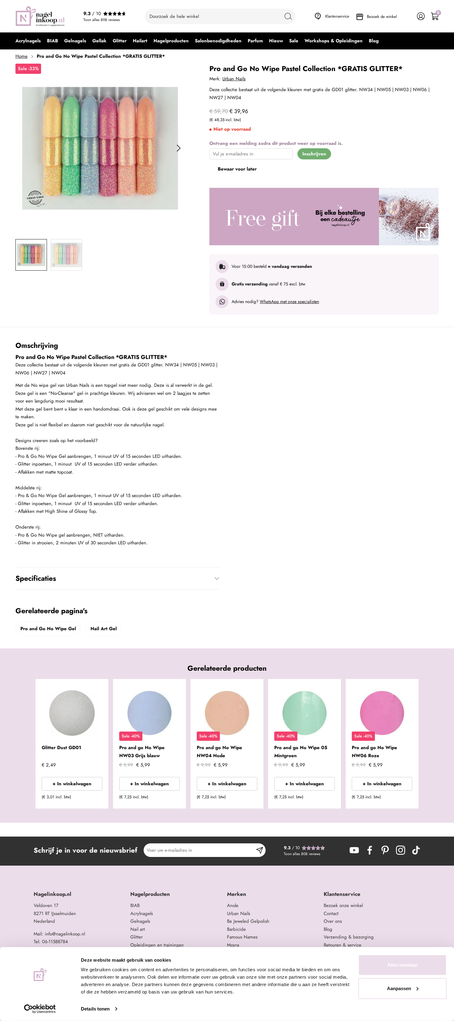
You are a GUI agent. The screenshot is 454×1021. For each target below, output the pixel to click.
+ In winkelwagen (72, 783)
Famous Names (242, 937)
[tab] (80, 894)
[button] (94, 798)
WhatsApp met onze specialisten (289, 301)
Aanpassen (399, 988)
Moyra (233, 945)
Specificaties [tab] (35, 578)
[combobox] (220, 16)
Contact (331, 913)
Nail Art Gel (103, 628)
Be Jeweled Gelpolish (248, 921)
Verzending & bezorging (349, 937)
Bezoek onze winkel (343, 905)
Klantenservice (337, 16)
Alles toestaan (402, 965)
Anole (232, 905)
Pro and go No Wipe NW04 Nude (219, 751)
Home (21, 56)
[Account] (421, 16)
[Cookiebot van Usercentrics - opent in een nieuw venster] (40, 1009)
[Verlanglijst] (407, 16)
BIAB (135, 905)
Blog (328, 929)
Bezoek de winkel (382, 16)
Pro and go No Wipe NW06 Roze (374, 751)
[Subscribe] (259, 850)
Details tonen (95, 1008)
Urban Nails (234, 78)
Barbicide (236, 929)
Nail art (137, 929)
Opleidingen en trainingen (157, 945)
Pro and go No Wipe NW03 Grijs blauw (142, 751)
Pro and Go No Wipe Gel (48, 628)
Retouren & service (342, 945)
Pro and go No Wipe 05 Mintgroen (300, 751)
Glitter (136, 937)
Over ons (333, 921)
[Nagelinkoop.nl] (40, 16)
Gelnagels (140, 921)
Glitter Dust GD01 (61, 747)
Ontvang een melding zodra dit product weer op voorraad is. (276, 143)
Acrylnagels (141, 913)
